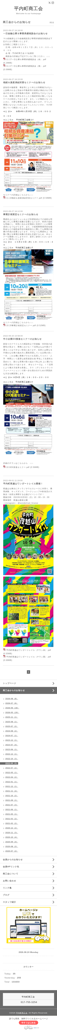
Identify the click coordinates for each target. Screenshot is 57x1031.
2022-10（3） (11, 759)
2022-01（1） (11, 782)
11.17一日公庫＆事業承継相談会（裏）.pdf (26, 66)
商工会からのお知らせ (14, 690)
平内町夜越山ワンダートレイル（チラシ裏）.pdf (28, 657)
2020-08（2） (11, 847)
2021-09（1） (11, 800)
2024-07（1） (11, 736)
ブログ (6, 895)
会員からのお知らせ (13, 859)
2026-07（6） (11, 703)
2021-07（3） (11, 805)
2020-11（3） (11, 833)
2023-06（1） (11, 749)
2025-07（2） (11, 726)
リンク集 (7, 888)
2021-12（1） (11, 786)
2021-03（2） (11, 819)
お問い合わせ (9, 881)
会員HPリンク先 (11, 866)
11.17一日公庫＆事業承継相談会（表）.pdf (26, 59)
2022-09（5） (11, 763)
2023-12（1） (11, 740)
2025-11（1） (11, 717)
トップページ (9, 683)
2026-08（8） (11, 699)
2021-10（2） (11, 796)
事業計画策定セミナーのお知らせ (20, 214)
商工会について (10, 873)
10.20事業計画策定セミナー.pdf (21, 325)
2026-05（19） (12, 713)
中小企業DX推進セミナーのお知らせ (22, 339)
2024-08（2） (11, 731)
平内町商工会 (28, 8)
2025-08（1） (11, 722)
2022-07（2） (11, 768)
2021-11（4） (11, 791)
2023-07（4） (11, 745)
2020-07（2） (11, 851)
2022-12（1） (11, 754)
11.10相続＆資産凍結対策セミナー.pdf (24, 198)
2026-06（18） (12, 708)
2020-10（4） (11, 837)
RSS (52, 23)
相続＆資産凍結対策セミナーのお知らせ (24, 82)
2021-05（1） (11, 814)
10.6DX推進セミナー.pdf (18, 467)
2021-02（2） (11, 823)
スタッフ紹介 (9, 902)
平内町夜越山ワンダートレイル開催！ (23, 483)
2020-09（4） (11, 842)
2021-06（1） (11, 810)
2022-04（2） (11, 777)
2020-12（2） (11, 828)
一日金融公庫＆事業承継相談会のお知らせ (25, 33)
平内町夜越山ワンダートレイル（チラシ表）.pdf (28, 650)
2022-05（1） (11, 773)
